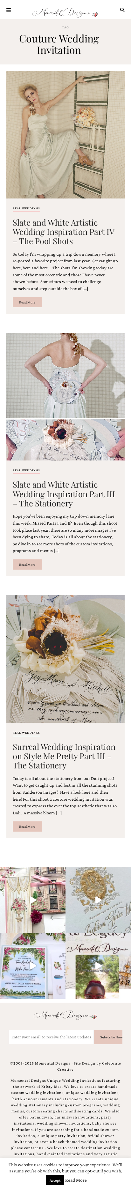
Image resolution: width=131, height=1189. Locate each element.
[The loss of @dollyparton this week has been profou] (33, 900)
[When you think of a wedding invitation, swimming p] (33, 966)
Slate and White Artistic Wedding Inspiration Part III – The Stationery (64, 493)
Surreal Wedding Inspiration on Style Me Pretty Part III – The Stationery (64, 756)
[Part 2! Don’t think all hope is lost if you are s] (98, 966)
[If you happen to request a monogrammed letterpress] (98, 900)
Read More (27, 302)
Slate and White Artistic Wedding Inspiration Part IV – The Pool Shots (63, 231)
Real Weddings (26, 208)
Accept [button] (55, 1180)
